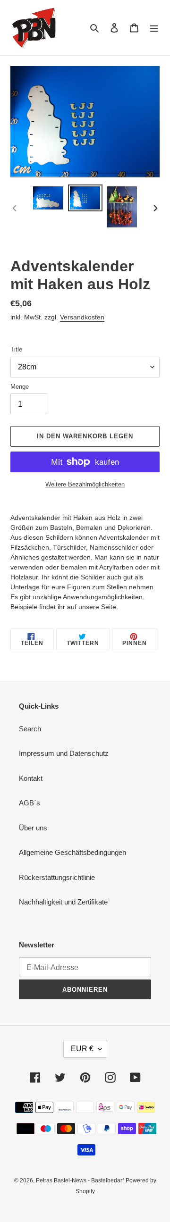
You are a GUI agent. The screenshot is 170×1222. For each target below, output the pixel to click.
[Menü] (154, 27)
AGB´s (29, 803)
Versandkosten (82, 317)
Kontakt (30, 778)
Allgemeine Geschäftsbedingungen (72, 852)
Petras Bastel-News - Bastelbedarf (80, 1180)
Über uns (33, 828)
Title (16, 349)
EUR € (82, 1049)
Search (30, 729)
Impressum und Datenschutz (64, 753)
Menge (19, 386)
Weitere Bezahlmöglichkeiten (85, 484)
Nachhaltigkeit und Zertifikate (63, 902)
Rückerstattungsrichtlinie (57, 877)
